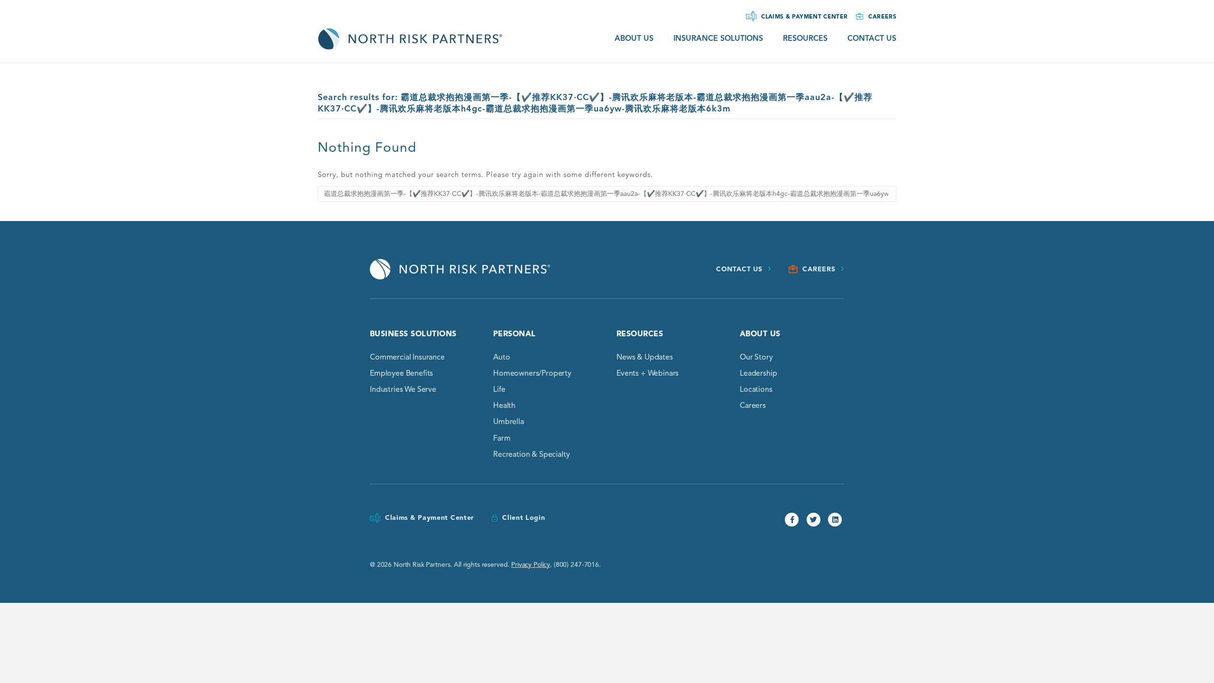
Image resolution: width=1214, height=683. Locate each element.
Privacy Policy (530, 565)
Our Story (756, 357)
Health (504, 405)
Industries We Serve (403, 389)
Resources (805, 38)
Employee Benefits (401, 373)
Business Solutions (413, 334)
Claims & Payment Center (804, 16)
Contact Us (871, 38)
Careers (882, 16)
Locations (756, 389)
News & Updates (644, 357)
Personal (514, 334)
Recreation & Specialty (531, 454)
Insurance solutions (718, 38)
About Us (634, 38)
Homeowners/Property (532, 373)
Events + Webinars (647, 373)
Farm (501, 438)
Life (499, 389)
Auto (501, 357)
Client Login (523, 518)
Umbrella (508, 421)
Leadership (758, 373)
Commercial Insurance (407, 357)
